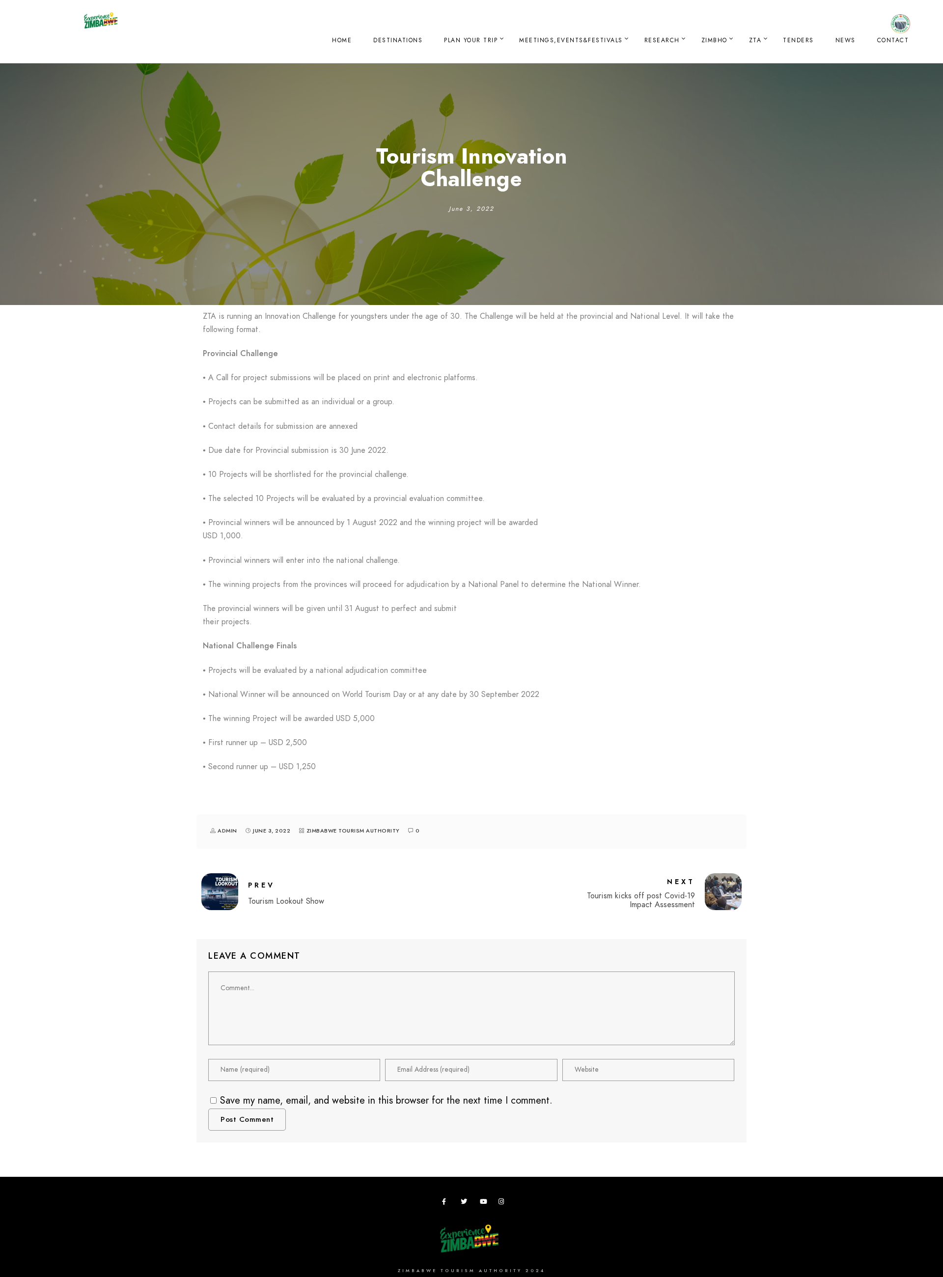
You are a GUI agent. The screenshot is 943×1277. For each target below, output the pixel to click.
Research (662, 40)
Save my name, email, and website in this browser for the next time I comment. (386, 1100)
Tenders (798, 40)
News (845, 40)
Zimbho (714, 40)
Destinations (397, 40)
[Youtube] (485, 1203)
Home (342, 40)
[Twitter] (466, 1203)
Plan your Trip (471, 40)
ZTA (755, 40)
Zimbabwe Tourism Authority (353, 830)
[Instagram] (503, 1203)
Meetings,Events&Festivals (571, 40)
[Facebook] (447, 1203)
